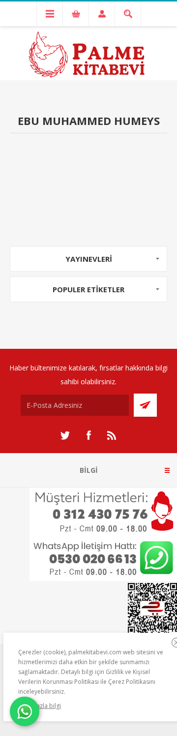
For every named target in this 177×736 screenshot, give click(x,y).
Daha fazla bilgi (39, 706)
